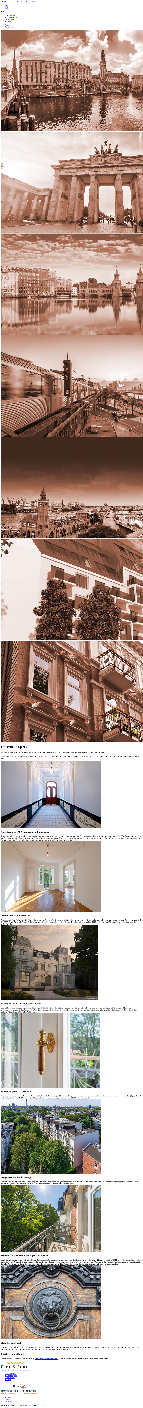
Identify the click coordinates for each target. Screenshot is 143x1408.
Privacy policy (10, 27)
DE (6, 6)
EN (6, 8)
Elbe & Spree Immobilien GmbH (46, 1359)
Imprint (8, 25)
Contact (8, 1397)
